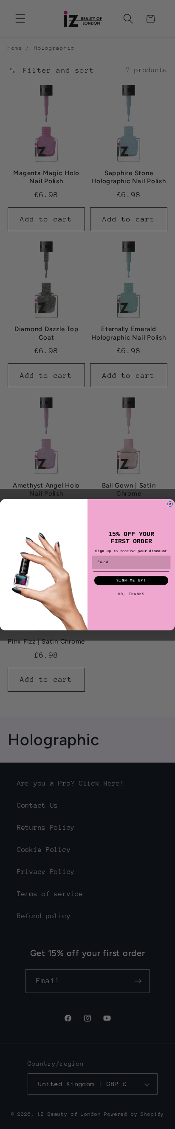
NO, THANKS (131, 594)
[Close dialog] (170, 504)
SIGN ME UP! (131, 580)
